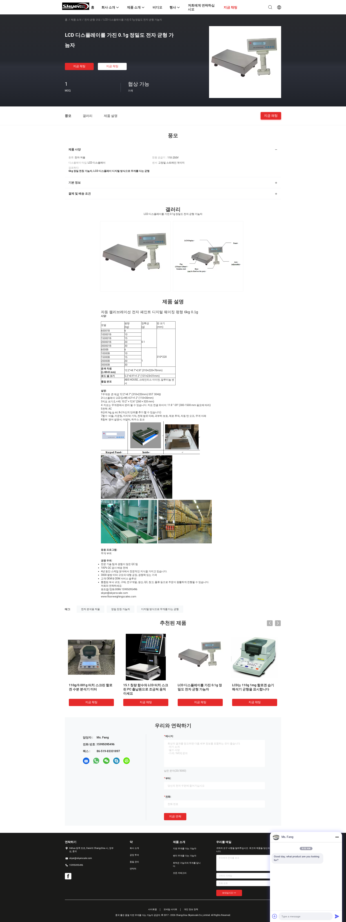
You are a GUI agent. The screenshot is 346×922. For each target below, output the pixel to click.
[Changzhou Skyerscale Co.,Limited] (75, 6)
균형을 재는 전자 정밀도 (140, 685)
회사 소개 (134, 848)
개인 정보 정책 (191, 909)
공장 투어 (134, 855)
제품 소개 (76, 19)
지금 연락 (175, 816)
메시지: (169, 736)
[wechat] (106, 761)
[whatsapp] (96, 761)
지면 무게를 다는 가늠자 (184, 848)
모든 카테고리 (180, 873)
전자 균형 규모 (92, 19)
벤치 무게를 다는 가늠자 (184, 855)
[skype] (116, 761)
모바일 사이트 (170, 909)
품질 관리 (134, 862)
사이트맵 (152, 909)
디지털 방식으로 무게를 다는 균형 (160, 609)
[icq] (126, 761)
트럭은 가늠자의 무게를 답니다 (187, 864)
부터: (168, 778)
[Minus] (337, 837)
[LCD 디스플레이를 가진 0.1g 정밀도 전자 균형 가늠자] (245, 62)
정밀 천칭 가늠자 (120, 609)
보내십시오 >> (229, 893)
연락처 (133, 868)
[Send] (337, 916)
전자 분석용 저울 (90, 609)
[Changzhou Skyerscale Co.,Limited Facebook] (68, 876)
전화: (168, 796)
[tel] (136, 761)
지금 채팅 (79, 66)
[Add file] (274, 916)
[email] (86, 761)
